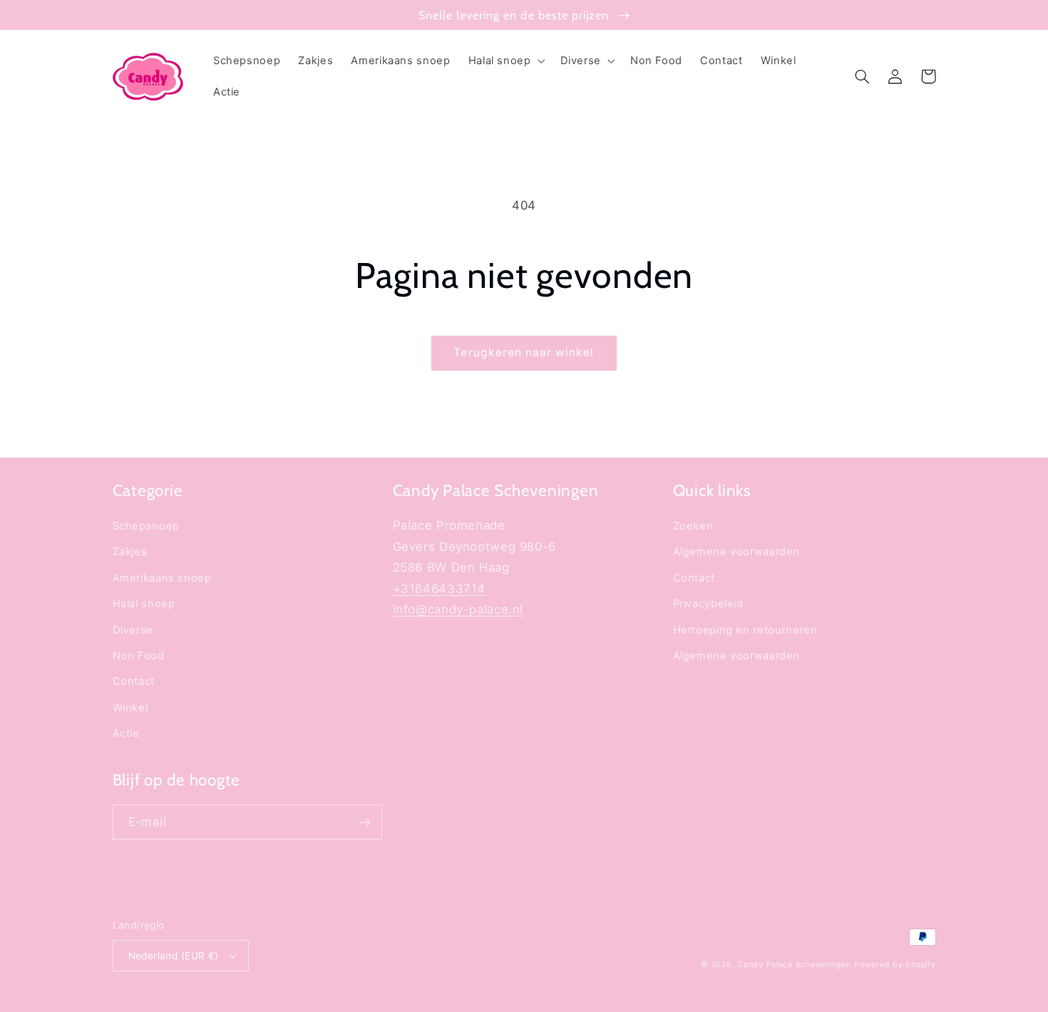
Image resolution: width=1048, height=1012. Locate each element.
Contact (134, 681)
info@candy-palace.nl (458, 609)
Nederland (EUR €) (173, 955)
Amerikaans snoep (162, 578)
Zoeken (693, 526)
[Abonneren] (364, 822)
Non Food (139, 655)
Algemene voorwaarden (737, 551)
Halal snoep (144, 603)
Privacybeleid (708, 603)
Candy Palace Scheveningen (794, 964)
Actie (126, 733)
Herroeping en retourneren (745, 630)
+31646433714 (439, 589)
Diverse (133, 630)
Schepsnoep (146, 526)
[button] (505, 60)
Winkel (130, 707)
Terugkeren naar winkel (523, 352)
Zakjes (130, 551)
